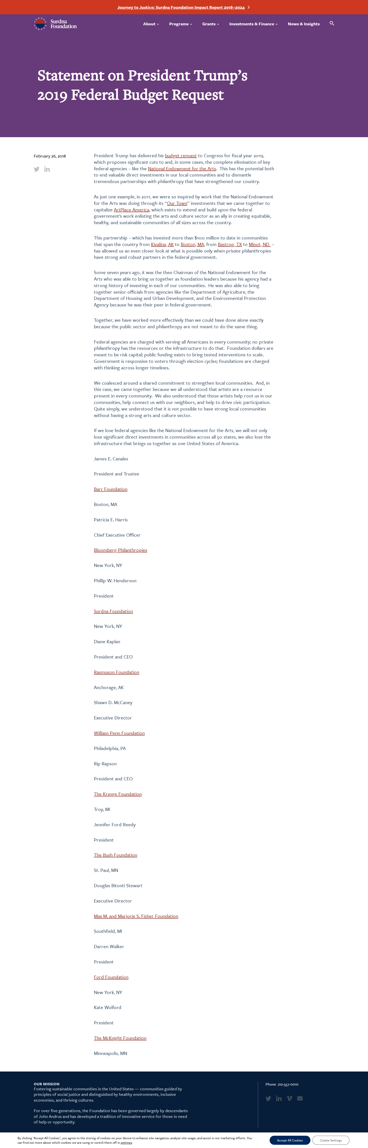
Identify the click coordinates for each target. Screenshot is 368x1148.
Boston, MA (192, 244)
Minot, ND (260, 244)
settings (126, 1142)
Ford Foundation (111, 976)
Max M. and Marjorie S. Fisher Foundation (136, 916)
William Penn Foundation (119, 732)
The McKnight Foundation (120, 1037)
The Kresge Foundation (118, 793)
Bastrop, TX (230, 244)
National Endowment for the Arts (182, 168)
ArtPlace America (131, 209)
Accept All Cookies (290, 1140)
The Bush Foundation (115, 854)
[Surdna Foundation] (55, 24)
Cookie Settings (331, 1140)
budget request (181, 155)
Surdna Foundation (113, 611)
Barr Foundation (110, 488)
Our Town (177, 203)
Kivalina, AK (162, 244)
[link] (36, 169)
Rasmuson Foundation (116, 672)
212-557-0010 (288, 1084)
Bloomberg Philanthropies (120, 549)
